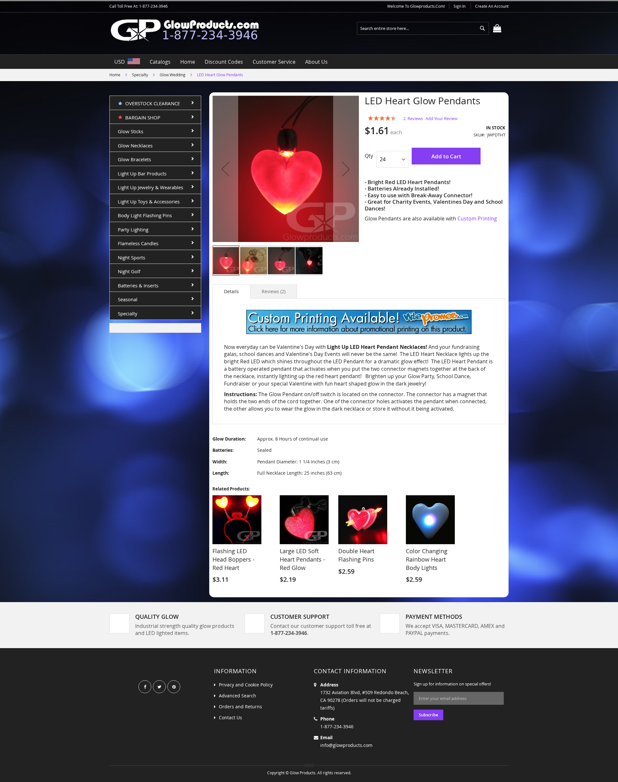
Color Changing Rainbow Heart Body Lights (426, 559)
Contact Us (230, 717)
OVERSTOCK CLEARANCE (151, 103)
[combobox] (423, 28)
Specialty (140, 74)
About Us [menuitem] (316, 61)
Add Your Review (441, 118)
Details (231, 291)
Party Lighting (133, 229)
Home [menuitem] (187, 61)
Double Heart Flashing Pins (356, 555)
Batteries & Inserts (138, 285)
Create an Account (492, 6)
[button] (225, 169)
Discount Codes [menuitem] (224, 61)
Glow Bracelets (134, 159)
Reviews (273, 291)
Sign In (459, 6)
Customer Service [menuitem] (274, 61)
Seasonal (127, 299)
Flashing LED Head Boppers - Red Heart (233, 559)
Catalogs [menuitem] (160, 61)
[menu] (309, 62)
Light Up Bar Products (142, 173)
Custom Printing (477, 218)
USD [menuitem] (120, 61)
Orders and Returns (240, 706)
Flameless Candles (138, 243)
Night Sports (131, 257)
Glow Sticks (130, 131)
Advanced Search (237, 696)
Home (114, 74)
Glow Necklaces (135, 145)
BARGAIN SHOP (141, 117)
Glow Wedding (172, 74)
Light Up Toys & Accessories (149, 201)
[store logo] (189, 30)
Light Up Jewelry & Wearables (150, 187)
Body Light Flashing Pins (145, 215)
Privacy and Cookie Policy (246, 685)
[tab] (231, 291)
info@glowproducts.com (346, 745)
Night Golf (129, 271)
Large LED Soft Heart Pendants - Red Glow (302, 559)
